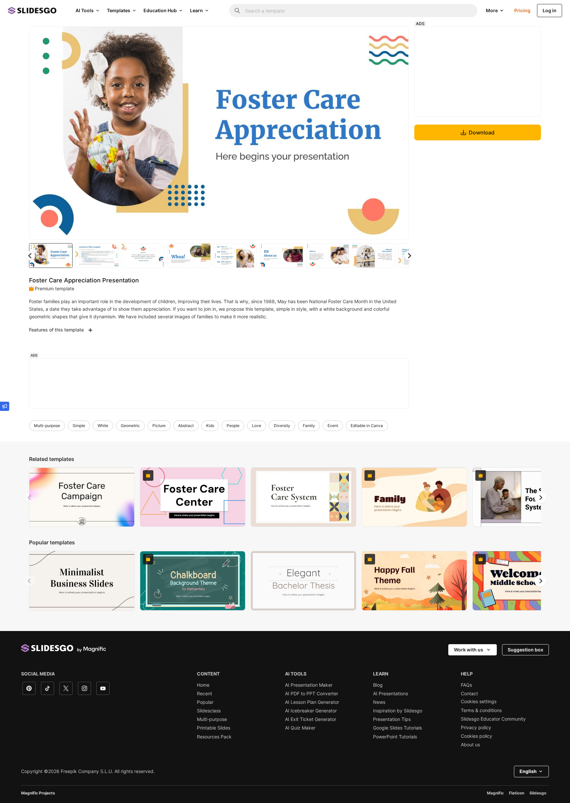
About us (470, 744)
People (233, 425)
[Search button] (237, 10)
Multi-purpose (47, 425)
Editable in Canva (367, 425)
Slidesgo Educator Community (493, 719)
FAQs (466, 685)
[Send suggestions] (4, 406)
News (379, 702)
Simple (79, 425)
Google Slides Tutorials (397, 728)
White (103, 425)
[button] (409, 255)
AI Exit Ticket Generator (310, 719)
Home (203, 685)
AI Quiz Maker (300, 728)
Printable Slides (213, 728)
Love (256, 425)
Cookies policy (476, 736)
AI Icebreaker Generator (311, 710)
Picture (159, 425)
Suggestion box (525, 649)
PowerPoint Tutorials (395, 736)
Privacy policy (476, 727)
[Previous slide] (30, 497)
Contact (469, 693)
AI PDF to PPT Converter (311, 693)
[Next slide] (399, 133)
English (528, 771)
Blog (378, 685)
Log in (549, 10)
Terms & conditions (481, 710)
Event (333, 425)
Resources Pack (214, 736)
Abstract (186, 425)
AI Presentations (390, 693)
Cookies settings (478, 701)
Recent (204, 693)
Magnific (495, 792)
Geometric (130, 425)
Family (309, 425)
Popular (205, 702)
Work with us (468, 649)
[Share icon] (397, 36)
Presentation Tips (392, 719)
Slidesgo (537, 792)
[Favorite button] (380, 36)
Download (481, 132)
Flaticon (516, 792)
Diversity (282, 425)
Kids (210, 425)
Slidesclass (209, 710)
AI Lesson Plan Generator (312, 702)
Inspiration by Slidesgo (397, 710)
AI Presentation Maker (308, 685)
